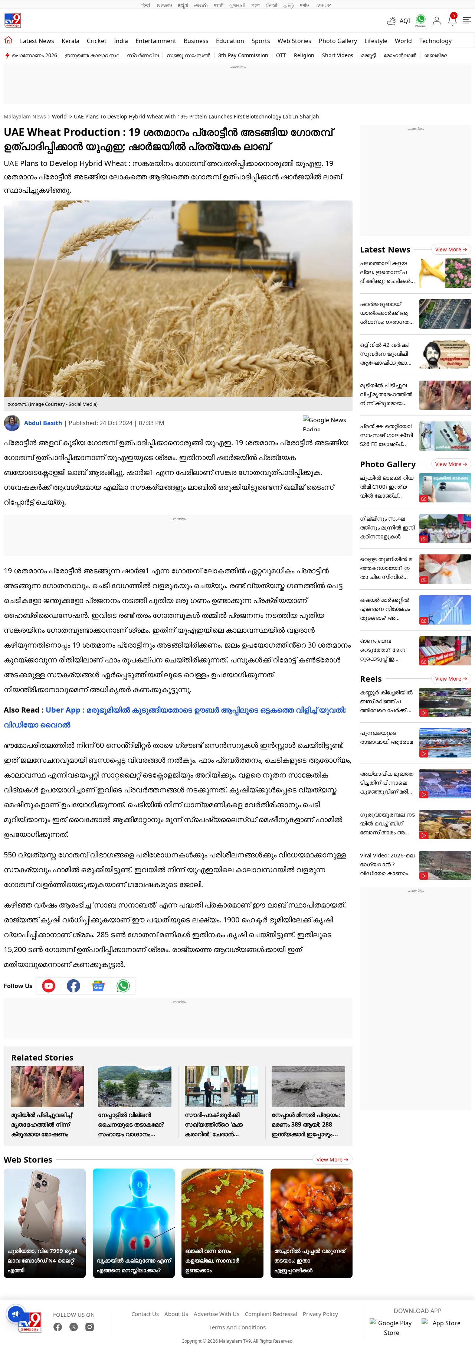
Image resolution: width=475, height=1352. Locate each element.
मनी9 (304, 5)
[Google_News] (98, 986)
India (121, 41)
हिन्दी (146, 5)
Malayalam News (25, 116)
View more (330, 1159)
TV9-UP (323, 5)
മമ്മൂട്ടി (368, 55)
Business (196, 41)
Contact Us (145, 1313)
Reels (371, 678)
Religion (304, 55)
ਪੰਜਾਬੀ (272, 5)
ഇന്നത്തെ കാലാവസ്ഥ (92, 55)
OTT (281, 55)
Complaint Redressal (271, 1313)
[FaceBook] (57, 1327)
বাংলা (256, 5)
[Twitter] (73, 1327)
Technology (435, 41)
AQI (405, 21)
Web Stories (294, 41)
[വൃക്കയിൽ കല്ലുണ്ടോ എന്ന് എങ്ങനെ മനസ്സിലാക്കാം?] (134, 1173)
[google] (328, 423)
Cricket (97, 41)
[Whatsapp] (418, 20)
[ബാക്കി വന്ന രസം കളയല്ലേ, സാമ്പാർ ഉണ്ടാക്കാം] (222, 1173)
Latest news (37, 41)
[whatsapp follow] (123, 986)
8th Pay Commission (243, 55)
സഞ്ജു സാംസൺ (188, 55)
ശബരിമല (436, 55)
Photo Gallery (338, 41)
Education (230, 41)
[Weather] (393, 20)
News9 (164, 5)
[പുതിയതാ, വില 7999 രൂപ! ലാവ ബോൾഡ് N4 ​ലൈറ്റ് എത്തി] (45, 1173)
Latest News (385, 249)
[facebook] (73, 986)
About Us (176, 1313)
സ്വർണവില (143, 55)
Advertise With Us (216, 1313)
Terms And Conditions (237, 1327)
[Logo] (13, 21)
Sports (261, 41)
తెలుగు (201, 5)
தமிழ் (289, 5)
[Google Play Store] (392, 1328)
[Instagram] (89, 1327)
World (403, 41)
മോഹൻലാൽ (400, 55)
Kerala (70, 41)
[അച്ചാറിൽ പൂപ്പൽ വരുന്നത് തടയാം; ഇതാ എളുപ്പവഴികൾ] (312, 1173)
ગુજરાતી (237, 5)
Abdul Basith (44, 423)
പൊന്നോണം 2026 (34, 55)
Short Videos (337, 55)
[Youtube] (48, 986)
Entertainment (155, 41)
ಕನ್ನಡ (183, 5)
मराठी (218, 5)
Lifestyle (375, 41)
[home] (8, 40)
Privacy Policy (320, 1313)
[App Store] (444, 1328)
